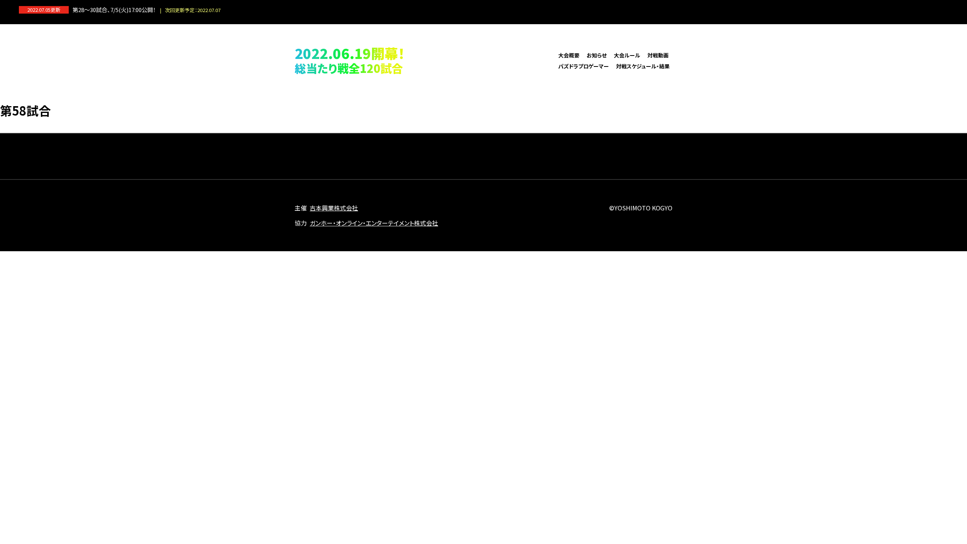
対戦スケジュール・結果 (643, 66)
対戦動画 (658, 55)
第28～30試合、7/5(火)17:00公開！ (147, 10)
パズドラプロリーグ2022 (483, 60)
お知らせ (597, 55)
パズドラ (942, 10)
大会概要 (568, 55)
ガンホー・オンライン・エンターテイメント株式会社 (374, 222)
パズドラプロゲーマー (583, 66)
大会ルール (627, 55)
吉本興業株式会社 (334, 207)
